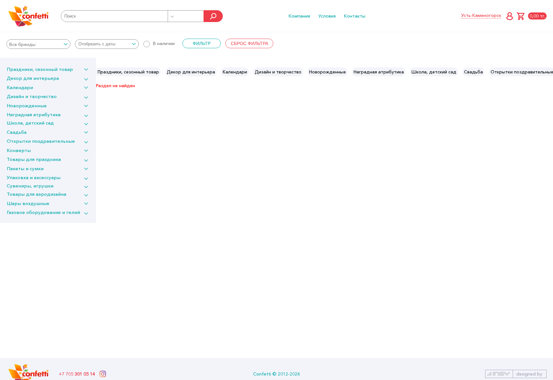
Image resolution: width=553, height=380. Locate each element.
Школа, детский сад (30, 123)
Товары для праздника (34, 159)
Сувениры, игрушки (30, 186)
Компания (299, 16)
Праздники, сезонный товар (40, 69)
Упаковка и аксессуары (33, 177)
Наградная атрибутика (33, 114)
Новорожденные (27, 106)
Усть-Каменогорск (481, 15)
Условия (327, 16)
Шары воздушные (28, 203)
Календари (20, 87)
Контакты (354, 16)
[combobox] (38, 44)
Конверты (19, 150)
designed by (529, 374)
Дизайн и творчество (32, 96)
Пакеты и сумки (25, 168)
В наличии (164, 43)
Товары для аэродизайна (36, 194)
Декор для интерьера (33, 78)
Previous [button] (101, 72)
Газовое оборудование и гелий (43, 212)
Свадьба (17, 132)
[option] (128, 71)
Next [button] (547, 72)
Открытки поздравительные (41, 141)
